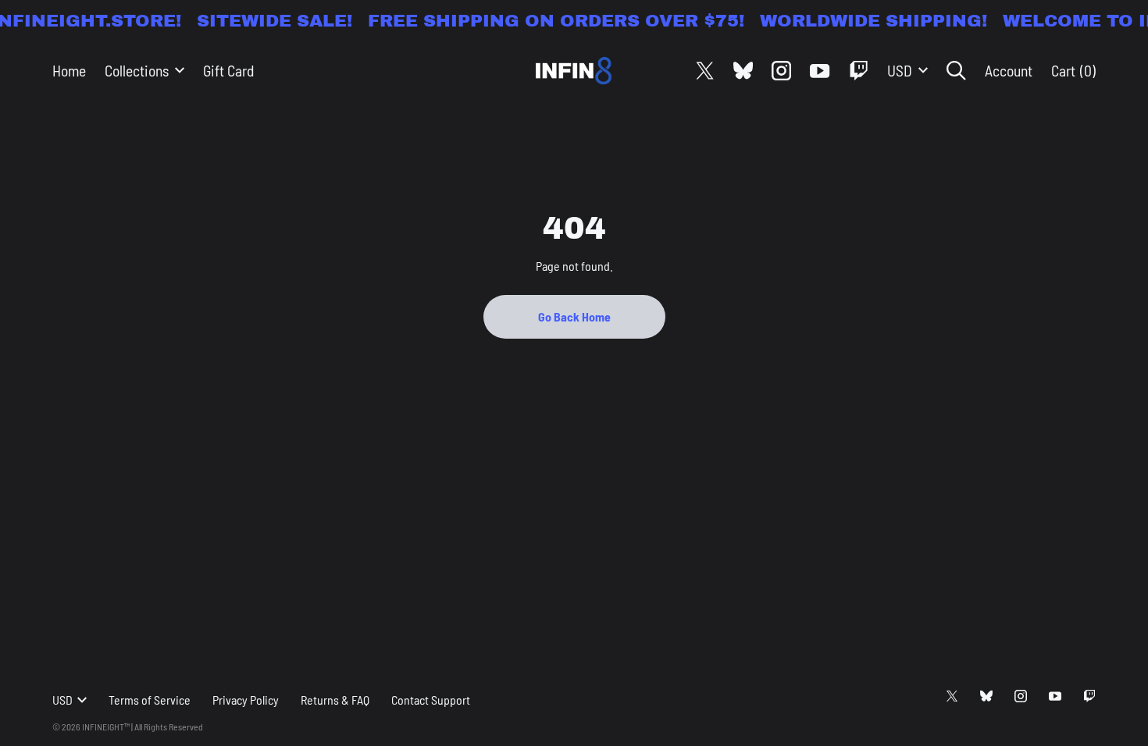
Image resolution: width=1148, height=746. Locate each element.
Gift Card (228, 70)
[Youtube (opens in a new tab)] (819, 70)
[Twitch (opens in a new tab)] (858, 70)
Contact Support (430, 699)
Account (1008, 70)
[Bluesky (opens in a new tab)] (743, 70)
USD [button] (899, 70)
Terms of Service (150, 699)
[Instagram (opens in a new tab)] (781, 70)
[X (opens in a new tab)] (705, 70)
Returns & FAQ (335, 699)
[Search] (956, 70)
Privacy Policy (245, 699)
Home (69, 70)
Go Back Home (574, 316)
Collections (137, 70)
